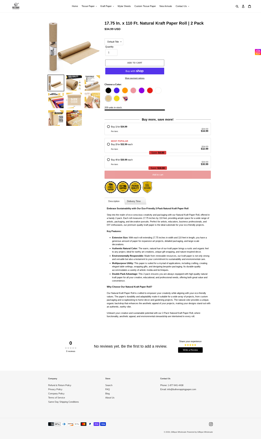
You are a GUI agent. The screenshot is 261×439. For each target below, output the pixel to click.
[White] (158, 90)
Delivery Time (134, 201)
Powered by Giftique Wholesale (200, 432)
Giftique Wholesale (178, 432)
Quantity (109, 46)
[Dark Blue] (117, 90)
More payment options (135, 78)
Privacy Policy (55, 389)
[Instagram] (258, 52)
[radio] (157, 129)
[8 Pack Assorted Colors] (125, 98)
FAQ (107, 389)
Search (108, 385)
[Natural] (108, 98)
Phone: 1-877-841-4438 (171, 385)
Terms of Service (56, 397)
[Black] (108, 90)
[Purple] (141, 90)
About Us (109, 397)
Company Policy (56, 393)
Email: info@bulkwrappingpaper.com (178, 389)
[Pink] (133, 90)
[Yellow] (117, 98)
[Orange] (125, 90)
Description (113, 201)
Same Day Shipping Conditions (63, 402)
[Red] (150, 90)
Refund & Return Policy (59, 385)
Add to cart (157, 174)
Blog (107, 393)
